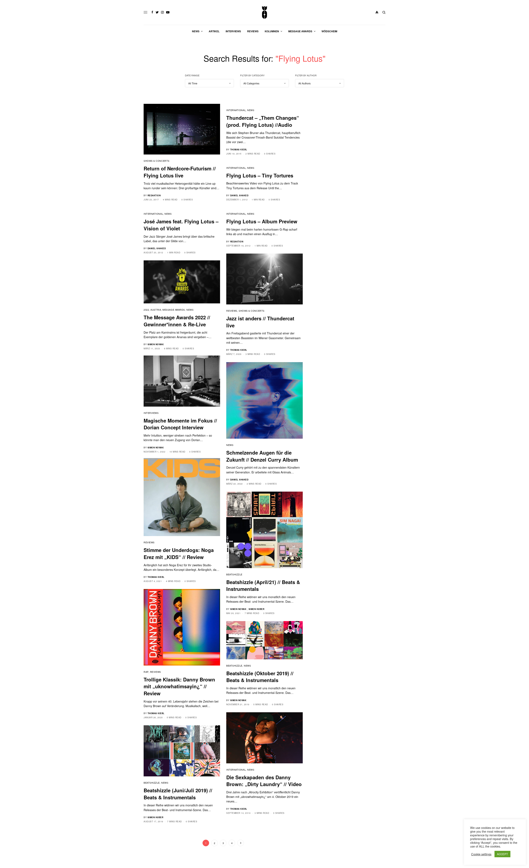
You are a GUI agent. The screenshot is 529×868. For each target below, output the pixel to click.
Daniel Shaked (239, 195)
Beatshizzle (234, 574)
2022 (146, 309)
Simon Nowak (156, 344)
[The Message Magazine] (264, 12)
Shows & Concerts (156, 160)
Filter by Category (252, 75)
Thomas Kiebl (238, 149)
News (250, 110)
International (236, 110)
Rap (146, 671)
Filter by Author (306, 75)
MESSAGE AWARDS (173, 309)
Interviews (151, 412)
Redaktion (154, 195)
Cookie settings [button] (481, 854)
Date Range (192, 75)
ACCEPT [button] (502, 854)
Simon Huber (256, 609)
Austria (155, 309)
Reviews (231, 310)
